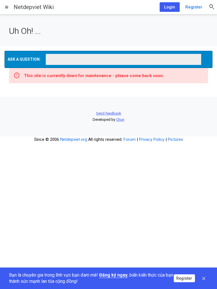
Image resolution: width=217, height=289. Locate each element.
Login (169, 7)
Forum (129, 139)
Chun (120, 119)
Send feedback (108, 113)
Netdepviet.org (73, 139)
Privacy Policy (151, 139)
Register (193, 7)
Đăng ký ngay (113, 275)
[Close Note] (203, 278)
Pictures (175, 139)
